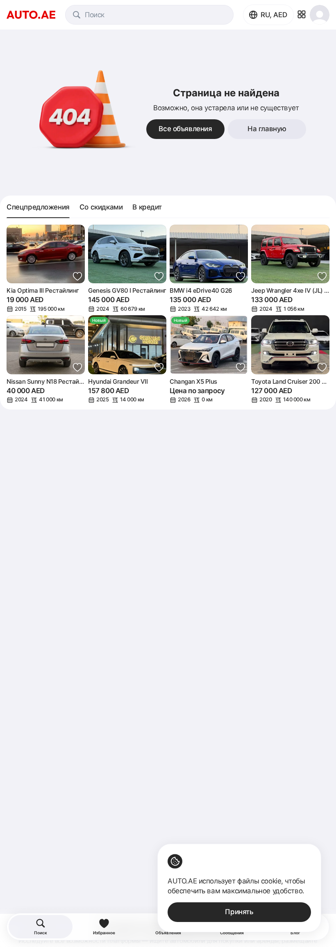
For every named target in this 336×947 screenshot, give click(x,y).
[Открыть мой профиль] (319, 15)
